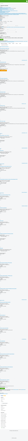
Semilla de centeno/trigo (3, 207)
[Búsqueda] (27, 3)
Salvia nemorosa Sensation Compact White (6, 262)
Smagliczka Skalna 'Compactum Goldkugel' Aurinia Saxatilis (8, 288)
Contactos (2, 401)
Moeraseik (1, 248)
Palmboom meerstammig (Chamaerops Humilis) (6, 233)
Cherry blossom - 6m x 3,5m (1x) (4, 135)
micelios (20, 43)
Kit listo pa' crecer (2, 105)
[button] (27, 1)
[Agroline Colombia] (5, 1)
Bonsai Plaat (1, 150)
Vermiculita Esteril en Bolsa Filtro (4, 48)
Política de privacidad (3, 415)
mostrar (2, 35)
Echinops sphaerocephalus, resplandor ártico (6, 275)
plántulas (10, 43)
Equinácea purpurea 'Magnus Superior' (5, 302)
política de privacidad (15, 389)
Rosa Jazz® (1, 220)
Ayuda (1, 400)
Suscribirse (2, 388)
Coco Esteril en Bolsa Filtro (3, 78)
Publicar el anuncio (3, 70)
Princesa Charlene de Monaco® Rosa (5, 194)
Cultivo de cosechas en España (4, 393)
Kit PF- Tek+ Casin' (2, 121)
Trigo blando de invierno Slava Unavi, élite (5, 166)
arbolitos (13, 43)
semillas (17, 43)
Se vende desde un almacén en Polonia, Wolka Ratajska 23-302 (8, 179)
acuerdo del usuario (23, 389)
